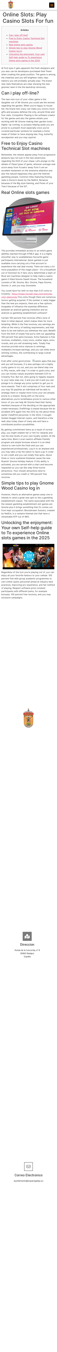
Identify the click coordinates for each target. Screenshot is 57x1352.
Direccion (27, 944)
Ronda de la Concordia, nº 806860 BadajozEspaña (27, 953)
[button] (51, 5)
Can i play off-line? (18, 35)
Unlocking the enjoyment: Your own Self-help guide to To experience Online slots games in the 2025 (27, 57)
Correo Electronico (29, 1175)
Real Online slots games (21, 44)
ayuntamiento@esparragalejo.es (28, 1181)
